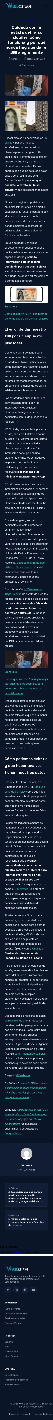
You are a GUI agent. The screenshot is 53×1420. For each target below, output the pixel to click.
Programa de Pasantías (16, 1379)
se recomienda (13, 1020)
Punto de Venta (12, 1308)
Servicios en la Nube (15, 1318)
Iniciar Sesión (11, 1356)
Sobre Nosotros (13, 1384)
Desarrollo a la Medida (16, 1313)
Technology (26, 20)
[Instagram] (16, 1290)
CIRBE (36, 948)
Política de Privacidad (19, 1414)
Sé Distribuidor (12, 1375)
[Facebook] (8, 1290)
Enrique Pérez (13, 1133)
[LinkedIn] (25, 1290)
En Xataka (11, 306)
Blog (7, 1346)
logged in (16, 1252)
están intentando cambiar (30, 1053)
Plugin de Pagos (13, 1323)
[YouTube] (33, 1290)
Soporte (9, 1342)
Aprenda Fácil (11, 1351)
